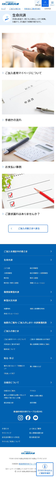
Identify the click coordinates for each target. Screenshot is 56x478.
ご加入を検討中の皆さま (16, 251)
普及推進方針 (34, 437)
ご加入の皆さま (14, 8)
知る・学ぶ (9, 358)
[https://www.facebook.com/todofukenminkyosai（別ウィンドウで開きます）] (28, 417)
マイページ (45, 5)
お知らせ (5, 429)
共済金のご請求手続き (32, 8)
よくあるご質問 (35, 429)
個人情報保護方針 (36, 433)
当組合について (11, 382)
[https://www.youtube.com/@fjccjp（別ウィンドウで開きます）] (35, 417)
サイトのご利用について (11, 441)
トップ (3, 8)
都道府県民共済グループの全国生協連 (31, 463)
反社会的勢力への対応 (11, 437)
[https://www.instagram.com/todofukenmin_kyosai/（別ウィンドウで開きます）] (20, 417)
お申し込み (38, 5)
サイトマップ (6, 433)
